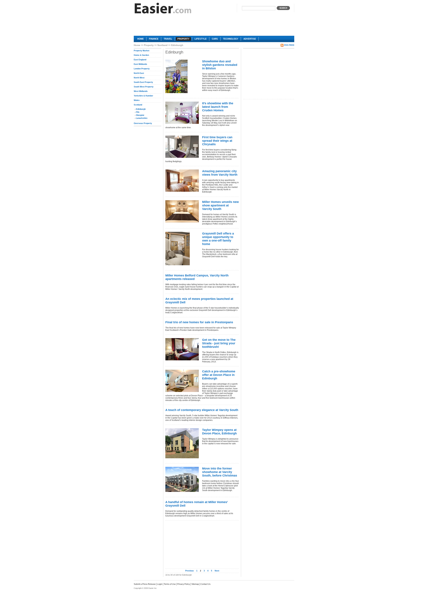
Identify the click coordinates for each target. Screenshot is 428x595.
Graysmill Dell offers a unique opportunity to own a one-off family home (218, 239)
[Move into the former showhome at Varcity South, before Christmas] (182, 479)
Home (137, 45)
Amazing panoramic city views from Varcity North (219, 172)
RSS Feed (289, 45)
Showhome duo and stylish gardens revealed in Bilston (219, 65)
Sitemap (195, 584)
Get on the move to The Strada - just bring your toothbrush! (219, 343)
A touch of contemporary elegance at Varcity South (201, 410)
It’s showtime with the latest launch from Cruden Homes (217, 107)
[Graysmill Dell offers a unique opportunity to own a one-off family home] (182, 248)
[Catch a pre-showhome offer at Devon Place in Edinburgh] (182, 381)
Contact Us (205, 584)
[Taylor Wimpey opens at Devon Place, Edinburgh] (182, 443)
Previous (189, 571)
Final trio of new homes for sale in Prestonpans (199, 322)
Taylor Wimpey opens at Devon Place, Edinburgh (219, 431)
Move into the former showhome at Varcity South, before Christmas (219, 472)
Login (159, 584)
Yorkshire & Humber (143, 96)
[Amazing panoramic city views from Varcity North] (182, 180)
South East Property (143, 82)
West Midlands (141, 91)
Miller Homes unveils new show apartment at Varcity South (220, 205)
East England (140, 59)
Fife (137, 112)
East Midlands (140, 64)
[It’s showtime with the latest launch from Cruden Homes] (182, 113)
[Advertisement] (214, 26)
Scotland (162, 45)
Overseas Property (143, 123)
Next (217, 571)
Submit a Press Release (145, 584)
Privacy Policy (183, 584)
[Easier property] (163, 9)
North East (139, 73)
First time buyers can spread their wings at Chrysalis (217, 141)
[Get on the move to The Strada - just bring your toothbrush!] (182, 349)
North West (139, 78)
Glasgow (140, 115)
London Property (142, 69)
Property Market (141, 50)
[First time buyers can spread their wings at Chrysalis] (182, 147)
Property (149, 45)
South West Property (143, 87)
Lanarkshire (141, 118)
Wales (137, 100)
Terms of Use (170, 584)
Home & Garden (141, 55)
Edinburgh (141, 109)
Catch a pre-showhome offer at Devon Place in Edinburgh (218, 375)
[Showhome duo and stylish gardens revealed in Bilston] (182, 76)
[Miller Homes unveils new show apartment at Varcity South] (182, 211)
